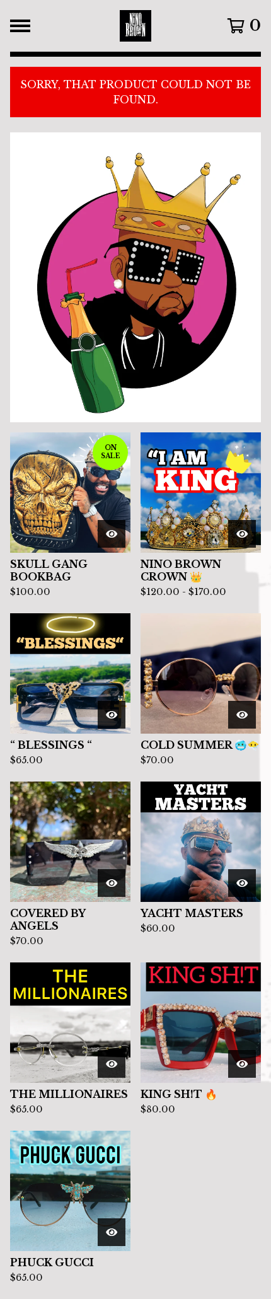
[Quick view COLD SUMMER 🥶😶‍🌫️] (242, 715)
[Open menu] (20, 25)
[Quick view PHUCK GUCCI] (111, 1232)
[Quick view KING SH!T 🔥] (242, 1064)
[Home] (135, 26)
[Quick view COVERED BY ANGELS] (111, 883)
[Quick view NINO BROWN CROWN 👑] (242, 534)
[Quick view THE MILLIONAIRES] (111, 1064)
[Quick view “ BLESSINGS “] (111, 715)
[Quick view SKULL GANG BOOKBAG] (111, 534)
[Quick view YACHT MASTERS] (242, 883)
